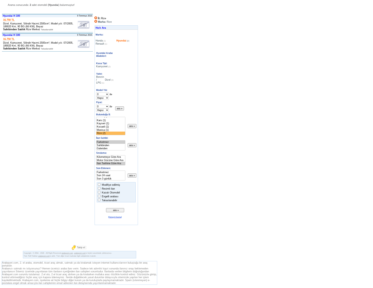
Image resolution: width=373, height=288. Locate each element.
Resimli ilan (108, 188)
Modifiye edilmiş (110, 184)
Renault (100, 43)
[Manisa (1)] (110, 130)
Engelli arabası (110, 196)
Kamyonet (102, 66)
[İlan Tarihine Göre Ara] (110, 163)
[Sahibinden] (110, 145)
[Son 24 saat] (110, 175)
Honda (99, 40)
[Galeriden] (110, 148)
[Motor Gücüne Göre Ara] (110, 160)
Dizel (108, 79)
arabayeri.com (67, 253)
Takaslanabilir (109, 200)
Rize (105, 21)
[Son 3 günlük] (110, 178)
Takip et (81, 247)
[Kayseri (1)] (110, 123)
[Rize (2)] (110, 133)
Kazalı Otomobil (110, 192)
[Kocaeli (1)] (110, 126)
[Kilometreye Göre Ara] (110, 157)
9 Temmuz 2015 (85, 16)
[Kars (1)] (110, 120)
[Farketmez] (110, 142)
